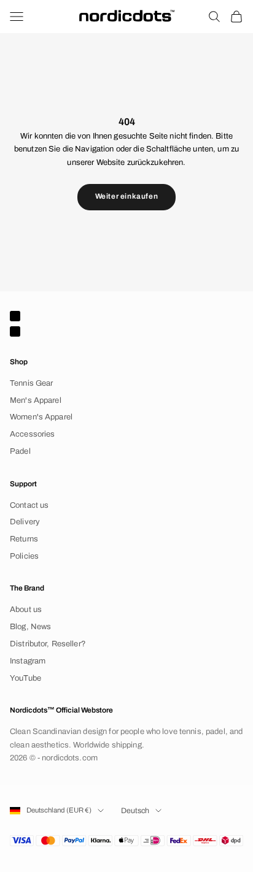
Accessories (32, 434)
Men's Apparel (35, 400)
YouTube (25, 678)
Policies (24, 556)
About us (26, 609)
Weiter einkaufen (126, 196)
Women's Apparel (41, 417)
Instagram (27, 661)
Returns (24, 539)
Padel (20, 451)
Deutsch (135, 810)
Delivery (25, 522)
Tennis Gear (31, 383)
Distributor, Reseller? (48, 644)
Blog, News (30, 626)
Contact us (29, 505)
